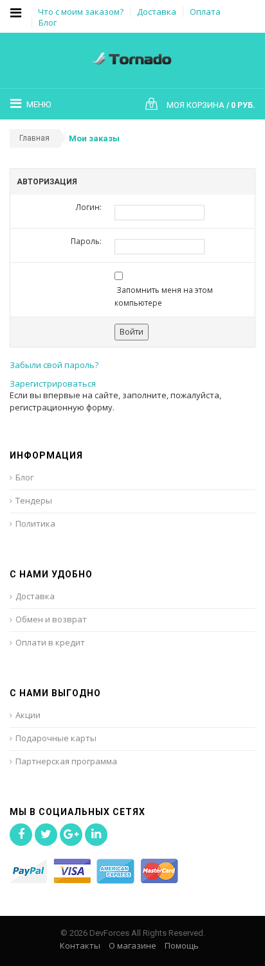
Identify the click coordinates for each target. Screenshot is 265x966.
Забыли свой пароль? (54, 365)
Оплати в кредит (50, 642)
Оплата (205, 11)
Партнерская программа (66, 761)
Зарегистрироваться (53, 383)
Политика (35, 523)
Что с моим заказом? (80, 11)
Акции (28, 715)
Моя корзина (202, 105)
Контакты (80, 945)
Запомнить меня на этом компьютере (163, 296)
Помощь (182, 945)
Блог (48, 22)
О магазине (132, 945)
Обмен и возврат (51, 619)
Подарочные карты (55, 738)
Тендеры (33, 500)
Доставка (156, 11)
